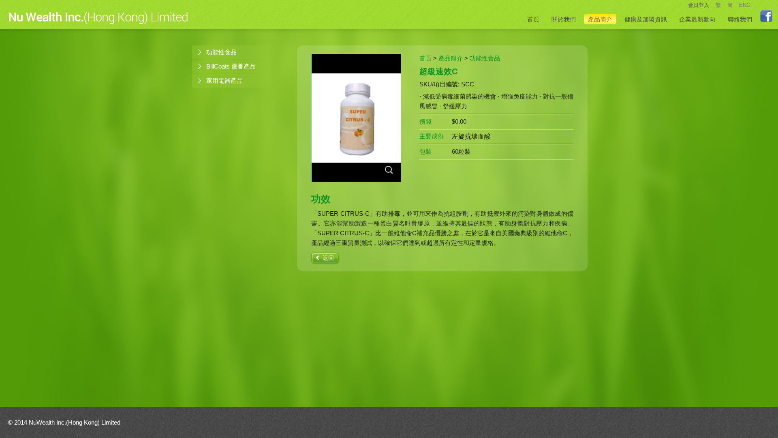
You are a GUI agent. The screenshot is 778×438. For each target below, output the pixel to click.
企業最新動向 (697, 19)
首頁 (533, 19)
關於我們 (563, 19)
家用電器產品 (224, 80)
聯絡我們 (740, 19)
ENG (744, 5)
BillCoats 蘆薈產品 (231, 66)
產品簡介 (600, 19)
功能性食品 (221, 52)
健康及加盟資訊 (645, 19)
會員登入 (698, 5)
